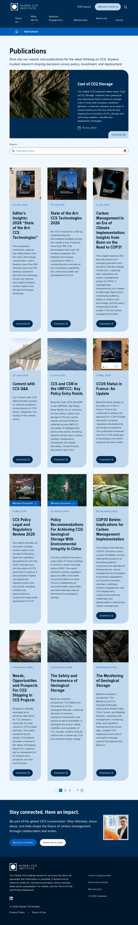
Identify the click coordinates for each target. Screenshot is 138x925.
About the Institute (98, 882)
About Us (18, 20)
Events (119, 20)
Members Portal (106, 6)
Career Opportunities (99, 875)
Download (117, 134)
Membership (80, 20)
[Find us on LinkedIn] (11, 898)
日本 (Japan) (84, 6)
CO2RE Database (97, 896)
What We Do (34, 18)
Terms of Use (39, 912)
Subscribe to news (53, 842)
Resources (101, 18)
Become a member (23, 842)
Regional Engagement (56, 18)
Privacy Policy (17, 912)
